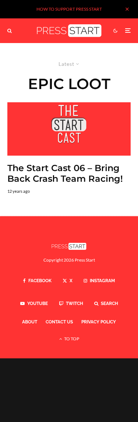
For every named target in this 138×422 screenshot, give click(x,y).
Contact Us (59, 322)
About (29, 322)
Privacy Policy (98, 322)
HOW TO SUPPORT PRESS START (69, 9)
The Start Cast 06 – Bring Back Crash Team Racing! (65, 173)
